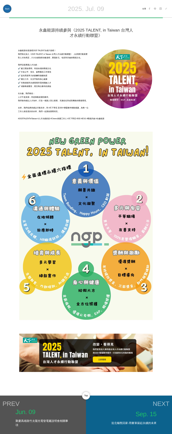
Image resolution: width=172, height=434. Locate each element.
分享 (144, 9)
